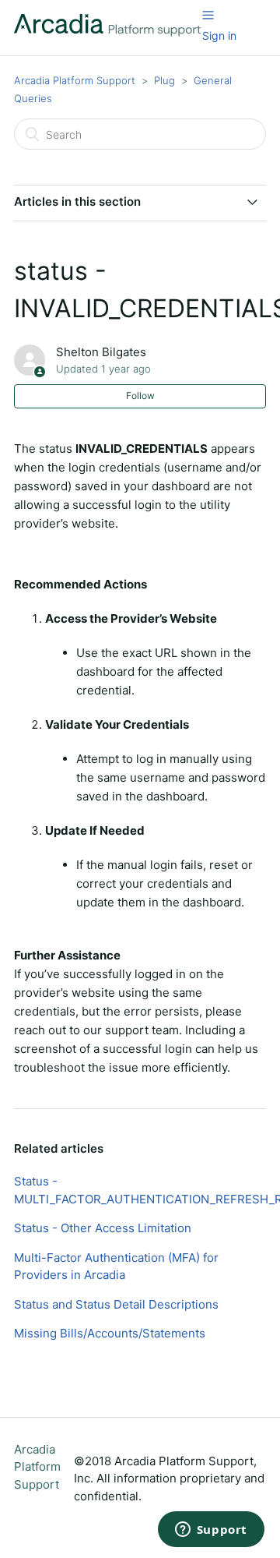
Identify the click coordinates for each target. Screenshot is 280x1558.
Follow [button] (140, 395)
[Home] (108, 32)
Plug (164, 80)
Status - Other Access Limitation (102, 1228)
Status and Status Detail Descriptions (116, 1304)
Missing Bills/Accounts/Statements (109, 1333)
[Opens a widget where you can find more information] (210, 1530)
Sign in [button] (219, 35)
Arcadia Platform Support (74, 80)
